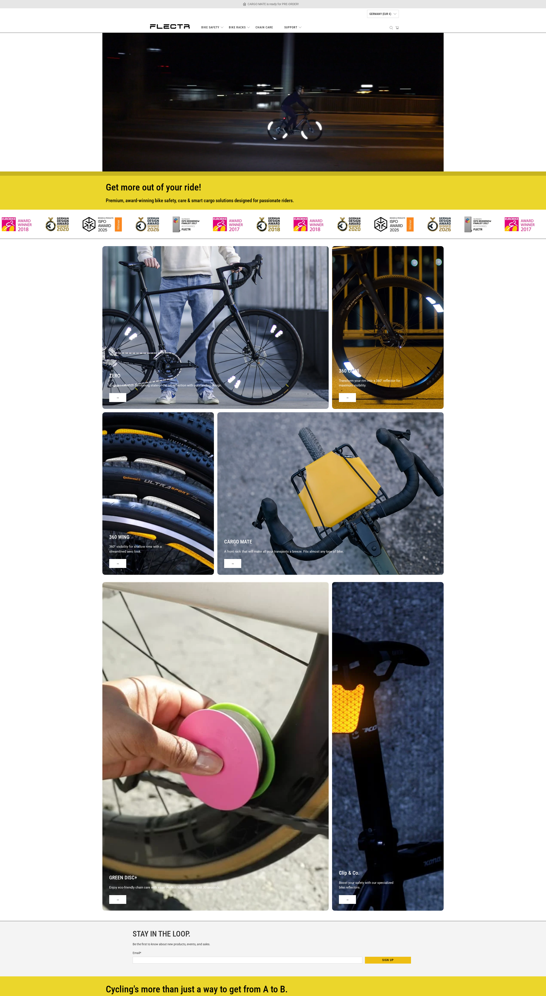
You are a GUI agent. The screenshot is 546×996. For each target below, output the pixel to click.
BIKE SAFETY (210, 27)
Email (137, 953)
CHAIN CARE (264, 27)
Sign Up (388, 960)
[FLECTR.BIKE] (170, 26)
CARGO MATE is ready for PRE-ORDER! (273, 4)
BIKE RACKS (237, 27)
